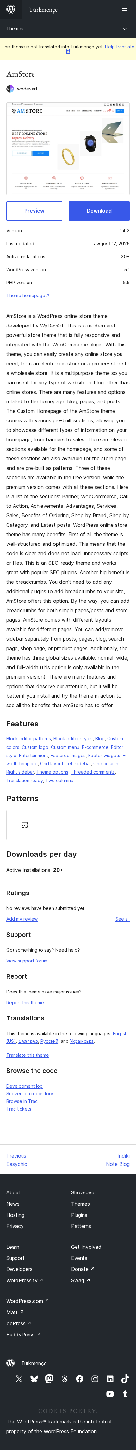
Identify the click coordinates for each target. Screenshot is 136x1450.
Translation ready (24, 780)
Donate (83, 1269)
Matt (15, 1312)
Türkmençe (34, 1363)
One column (105, 763)
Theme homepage (25, 295)
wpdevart (27, 88)
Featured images (68, 755)
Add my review (22, 919)
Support (15, 1258)
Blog (100, 738)
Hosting (15, 1215)
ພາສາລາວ (28, 1041)
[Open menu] (126, 9)
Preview (34, 211)
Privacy (15, 1226)
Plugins (79, 1215)
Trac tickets (18, 1108)
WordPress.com (27, 1301)
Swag (80, 1280)
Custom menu (65, 747)
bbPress (19, 1323)
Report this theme (25, 1002)
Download (99, 211)
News (13, 1204)
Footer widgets (104, 755)
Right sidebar (20, 772)
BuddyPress (23, 1334)
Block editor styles (73, 738)
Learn (12, 1247)
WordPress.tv (25, 1280)
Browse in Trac (22, 1101)
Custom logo (35, 747)
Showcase (83, 1192)
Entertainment (33, 755)
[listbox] (68, 825)
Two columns (59, 780)
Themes (14, 28)
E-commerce (95, 747)
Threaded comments (93, 772)
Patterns (81, 1226)
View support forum (26, 960)
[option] (24, 825)
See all (122, 919)
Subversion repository (29, 1093)
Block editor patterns (28, 738)
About (13, 1192)
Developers (19, 1269)
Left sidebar (78, 763)
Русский (49, 1041)
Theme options (52, 772)
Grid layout (51, 763)
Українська (82, 1041)
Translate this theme (27, 1055)
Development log (24, 1086)
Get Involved (86, 1247)
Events (79, 1258)
